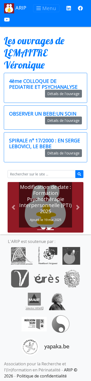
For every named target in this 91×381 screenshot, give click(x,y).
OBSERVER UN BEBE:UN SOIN (42, 113)
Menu (48, 8)
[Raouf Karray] (57, 301)
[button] (13, 207)
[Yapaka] (57, 346)
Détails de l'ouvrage (63, 93)
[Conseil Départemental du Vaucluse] (20, 278)
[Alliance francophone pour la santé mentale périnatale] (21, 255)
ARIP (20, 7)
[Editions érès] (46, 278)
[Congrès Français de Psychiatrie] (71, 255)
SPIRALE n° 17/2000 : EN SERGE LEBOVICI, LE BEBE (44, 143)
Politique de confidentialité (42, 376)
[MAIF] (34, 301)
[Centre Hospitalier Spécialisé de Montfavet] (47, 255)
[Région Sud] (34, 323)
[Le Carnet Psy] (72, 278)
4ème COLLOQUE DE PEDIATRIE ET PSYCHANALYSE (43, 84)
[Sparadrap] (30, 346)
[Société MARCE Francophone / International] (60, 323)
